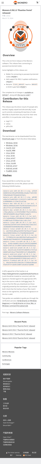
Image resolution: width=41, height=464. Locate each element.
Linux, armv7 (10, 158)
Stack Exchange (8, 423)
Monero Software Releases (19, 312)
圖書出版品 (6, 389)
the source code (23, 95)
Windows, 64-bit (12, 143)
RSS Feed (28, 455)
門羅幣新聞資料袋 (8, 442)
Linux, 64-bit (10, 153)
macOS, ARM (10, 150)
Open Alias (6, 437)
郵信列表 (6, 408)
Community (6, 356)
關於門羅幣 (6, 379)
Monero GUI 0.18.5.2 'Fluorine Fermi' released (18, 326)
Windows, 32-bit (12, 145)
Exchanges (6, 364)
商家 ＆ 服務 (7, 420)
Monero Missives (8, 352)
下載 (4, 391)
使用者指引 (6, 386)
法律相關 (26, 452)
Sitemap (18, 455)
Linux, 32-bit (10, 156)
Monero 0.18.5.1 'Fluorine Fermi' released (17, 334)
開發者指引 (6, 384)
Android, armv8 (11, 168)
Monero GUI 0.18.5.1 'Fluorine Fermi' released (18, 330)
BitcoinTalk (6, 425)
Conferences (6, 360)
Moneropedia (7, 381)
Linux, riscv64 (11, 163)
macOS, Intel (10, 148)
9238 (14, 77)
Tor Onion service (13, 452)
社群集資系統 (7, 445)
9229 (9, 82)
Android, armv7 (11, 166)
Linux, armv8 (10, 161)
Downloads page (8, 139)
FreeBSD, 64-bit (11, 171)
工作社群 (6, 403)
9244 (23, 87)
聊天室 (5, 406)
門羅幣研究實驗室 (8, 440)
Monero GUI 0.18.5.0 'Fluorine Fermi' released (18, 338)
